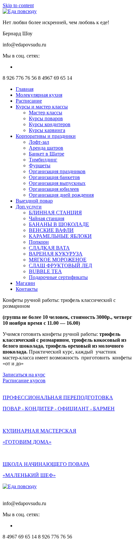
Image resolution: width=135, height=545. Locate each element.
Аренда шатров (46, 148)
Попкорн (39, 242)
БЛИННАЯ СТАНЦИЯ (55, 212)
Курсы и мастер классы (42, 106)
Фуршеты (39, 165)
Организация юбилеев (54, 189)
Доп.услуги (29, 206)
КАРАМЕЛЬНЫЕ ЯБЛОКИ (60, 236)
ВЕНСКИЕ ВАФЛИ (51, 230)
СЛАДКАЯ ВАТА (49, 248)
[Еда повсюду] (20, 11)
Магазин (25, 283)
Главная (24, 89)
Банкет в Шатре (46, 154)
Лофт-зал (39, 142)
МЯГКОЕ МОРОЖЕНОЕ (58, 259)
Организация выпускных (57, 183)
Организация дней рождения (61, 195)
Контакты (27, 289)
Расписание (29, 101)
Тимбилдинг (43, 159)
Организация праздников (57, 171)
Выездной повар (34, 201)
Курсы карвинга (47, 130)
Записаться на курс (24, 374)
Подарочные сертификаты (58, 277)
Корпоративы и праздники (46, 136)
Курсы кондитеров (49, 124)
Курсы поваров (46, 118)
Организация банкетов (54, 177)
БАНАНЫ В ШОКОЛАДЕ (59, 224)
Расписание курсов (24, 380)
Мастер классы (45, 112)
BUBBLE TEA (45, 271)
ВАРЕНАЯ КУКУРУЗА (56, 253)
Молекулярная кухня (39, 95)
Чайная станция (46, 218)
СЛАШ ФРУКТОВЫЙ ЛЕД (60, 265)
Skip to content (18, 5)
